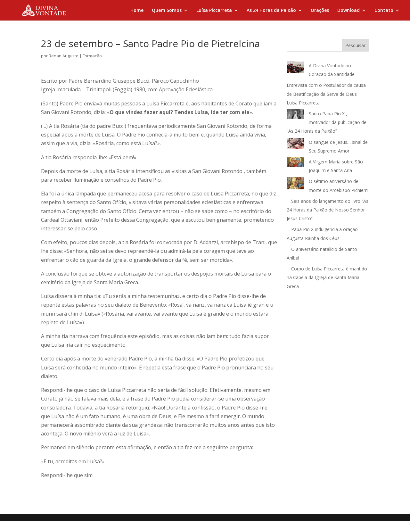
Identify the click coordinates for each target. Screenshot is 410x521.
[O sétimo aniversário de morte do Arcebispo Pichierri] (295, 184)
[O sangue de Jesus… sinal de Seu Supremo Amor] (295, 145)
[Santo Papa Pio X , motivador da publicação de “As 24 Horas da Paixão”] (295, 115)
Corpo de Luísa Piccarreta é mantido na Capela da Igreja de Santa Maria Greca (327, 277)
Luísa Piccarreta (214, 10)
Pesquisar (355, 45)
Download (348, 10)
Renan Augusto (63, 56)
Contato (383, 10)
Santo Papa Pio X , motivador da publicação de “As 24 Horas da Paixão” (326, 122)
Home (137, 10)
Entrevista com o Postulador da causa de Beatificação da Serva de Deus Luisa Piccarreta (326, 93)
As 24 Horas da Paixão (271, 10)
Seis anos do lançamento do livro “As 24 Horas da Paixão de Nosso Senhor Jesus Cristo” (327, 209)
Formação (92, 56)
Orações (320, 10)
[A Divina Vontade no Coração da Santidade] (295, 68)
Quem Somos (167, 10)
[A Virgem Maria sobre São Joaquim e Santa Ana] (295, 163)
